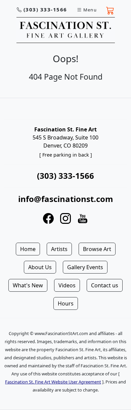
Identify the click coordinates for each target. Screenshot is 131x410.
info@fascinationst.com (65, 198)
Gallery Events (85, 267)
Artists (59, 249)
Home (28, 249)
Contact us (104, 285)
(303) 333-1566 (45, 9)
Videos (67, 285)
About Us (40, 267)
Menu (90, 10)
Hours (66, 303)
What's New (28, 285)
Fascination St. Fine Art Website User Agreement (53, 382)
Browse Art (97, 249)
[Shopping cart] (110, 10)
